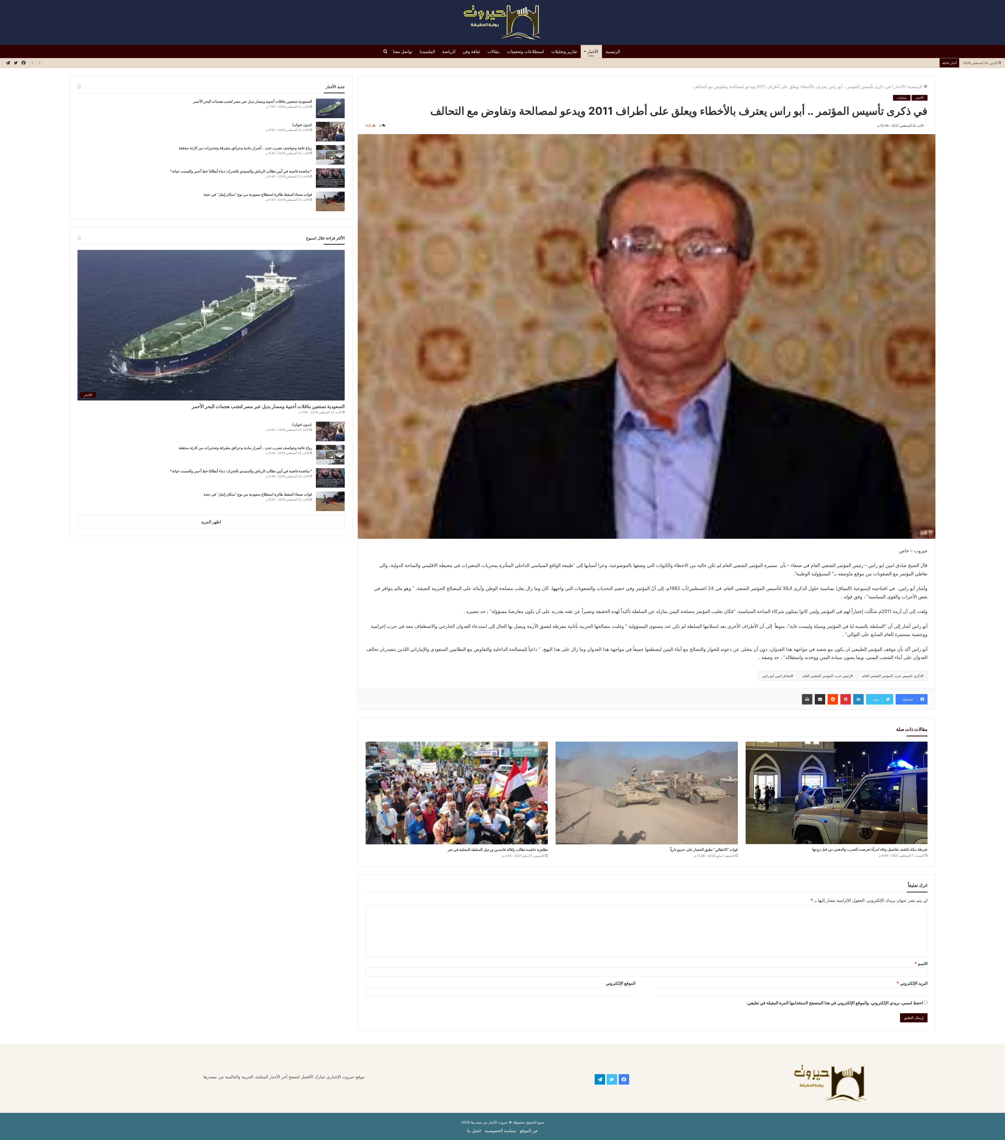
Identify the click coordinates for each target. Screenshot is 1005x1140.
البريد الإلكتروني (912, 983)
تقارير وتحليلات (564, 51)
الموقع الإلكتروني (620, 983)
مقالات (493, 51)
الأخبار (592, 51)
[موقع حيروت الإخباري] (502, 22)
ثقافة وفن (471, 51)
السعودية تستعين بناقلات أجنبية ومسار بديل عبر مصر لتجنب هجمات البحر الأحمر (252, 101)
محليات (902, 98)
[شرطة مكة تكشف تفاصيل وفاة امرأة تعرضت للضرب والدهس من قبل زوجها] (837, 793)
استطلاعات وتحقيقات (525, 51)
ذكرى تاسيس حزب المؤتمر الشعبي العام (891, 676)
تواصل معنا (402, 51)
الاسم (921, 963)
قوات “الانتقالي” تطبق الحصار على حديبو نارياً (704, 849)
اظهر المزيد (211, 521)
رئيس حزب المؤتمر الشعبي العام (827, 676)
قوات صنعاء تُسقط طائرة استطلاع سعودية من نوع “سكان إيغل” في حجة (258, 194)
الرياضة (448, 51)
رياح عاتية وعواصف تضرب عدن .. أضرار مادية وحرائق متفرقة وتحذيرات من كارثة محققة (859, 62)
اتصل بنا (474, 1130)
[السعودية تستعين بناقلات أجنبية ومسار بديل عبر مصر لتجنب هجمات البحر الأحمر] (330, 108)
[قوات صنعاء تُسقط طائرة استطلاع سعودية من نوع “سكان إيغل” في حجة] (330, 201)
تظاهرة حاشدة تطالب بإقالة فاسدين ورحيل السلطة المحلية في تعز (498, 849)
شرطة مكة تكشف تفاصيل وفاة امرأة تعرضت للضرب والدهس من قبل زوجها (870, 849)
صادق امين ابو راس (776, 676)
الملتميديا (427, 51)
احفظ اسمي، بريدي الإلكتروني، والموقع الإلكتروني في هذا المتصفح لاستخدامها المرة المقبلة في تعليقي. (834, 1002)
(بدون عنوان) (302, 124)
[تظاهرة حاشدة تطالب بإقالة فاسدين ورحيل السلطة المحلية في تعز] (457, 793)
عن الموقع (529, 1130)
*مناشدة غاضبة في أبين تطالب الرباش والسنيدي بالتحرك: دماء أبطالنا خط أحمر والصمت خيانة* (241, 171)
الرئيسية (613, 51)
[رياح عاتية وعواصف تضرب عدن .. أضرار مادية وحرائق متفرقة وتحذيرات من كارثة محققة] (330, 155)
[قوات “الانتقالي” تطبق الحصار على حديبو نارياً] (647, 793)
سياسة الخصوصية (500, 1130)
